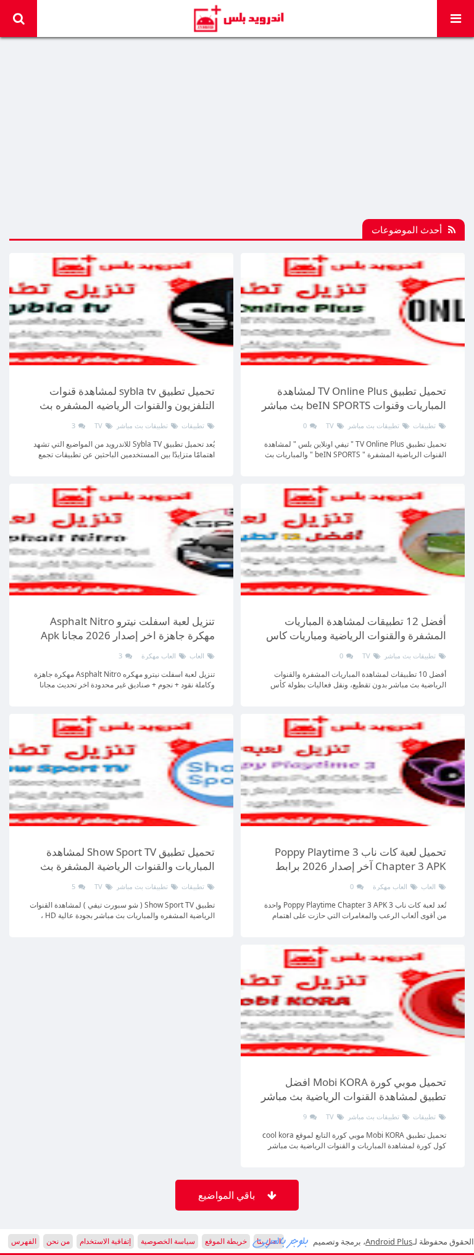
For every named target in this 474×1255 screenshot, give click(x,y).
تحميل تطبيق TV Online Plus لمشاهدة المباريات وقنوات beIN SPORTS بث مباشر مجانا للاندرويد (354, 405)
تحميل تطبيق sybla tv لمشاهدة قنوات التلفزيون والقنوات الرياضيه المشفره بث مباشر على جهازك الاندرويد (127, 405)
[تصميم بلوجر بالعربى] (281, 1241)
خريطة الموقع (226, 1241)
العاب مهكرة (158, 655)
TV (330, 425)
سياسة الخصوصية (168, 1241)
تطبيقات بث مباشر (373, 425)
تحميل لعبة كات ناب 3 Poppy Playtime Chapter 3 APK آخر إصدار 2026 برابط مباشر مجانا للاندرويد (360, 866)
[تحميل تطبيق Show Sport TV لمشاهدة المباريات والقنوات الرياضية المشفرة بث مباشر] (121, 770)
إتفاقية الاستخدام (105, 1241)
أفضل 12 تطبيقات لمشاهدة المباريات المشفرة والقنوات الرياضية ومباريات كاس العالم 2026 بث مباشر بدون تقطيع (356, 635)
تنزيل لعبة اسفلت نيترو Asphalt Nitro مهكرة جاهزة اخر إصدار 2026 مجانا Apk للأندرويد (128, 635)
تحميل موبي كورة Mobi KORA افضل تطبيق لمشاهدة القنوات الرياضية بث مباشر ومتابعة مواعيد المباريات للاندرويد (353, 1096)
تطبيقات (424, 425)
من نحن (58, 1241)
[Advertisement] (237, 132)
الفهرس (23, 1241)
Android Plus (237, 18)
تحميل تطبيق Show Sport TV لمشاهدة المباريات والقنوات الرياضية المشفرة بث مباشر (127, 866)
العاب (196, 655)
